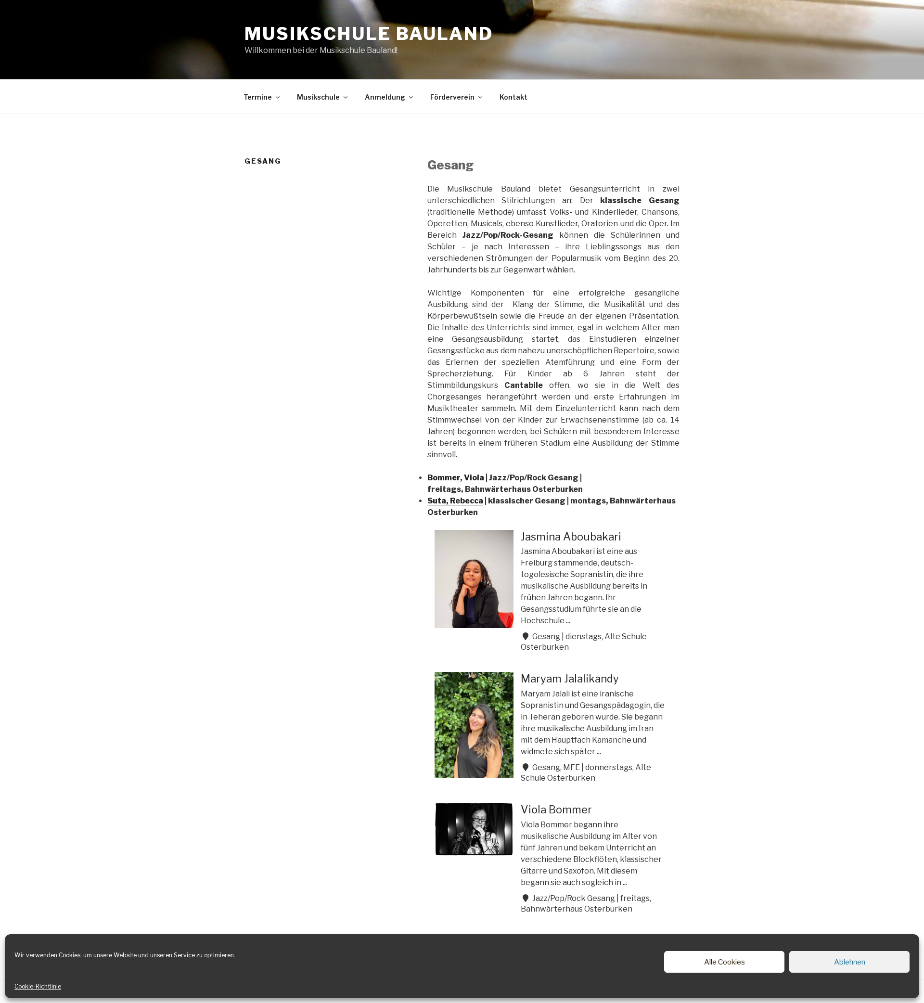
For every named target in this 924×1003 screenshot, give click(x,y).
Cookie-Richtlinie (37, 986)
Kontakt (513, 97)
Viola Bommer (556, 809)
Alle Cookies (724, 962)
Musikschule (318, 97)
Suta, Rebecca (455, 500)
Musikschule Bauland (368, 33)
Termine (258, 97)
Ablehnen (849, 962)
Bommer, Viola (455, 477)
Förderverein (452, 97)
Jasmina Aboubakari (571, 536)
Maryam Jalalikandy (570, 678)
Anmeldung (385, 97)
